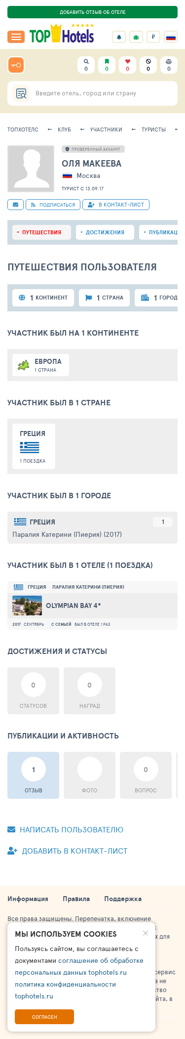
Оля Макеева (91, 163)
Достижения (105, 232)
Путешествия (41, 232)
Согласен (44, 1016)
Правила (76, 899)
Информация (27, 899)
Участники (106, 129)
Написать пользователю (70, 829)
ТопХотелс (22, 129)
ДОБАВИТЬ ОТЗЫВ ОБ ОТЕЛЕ (93, 11)
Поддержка (123, 899)
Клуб (64, 129)
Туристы (154, 129)
